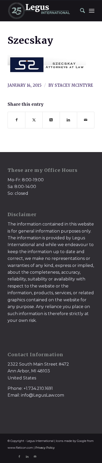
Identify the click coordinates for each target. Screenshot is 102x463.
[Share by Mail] (85, 120)
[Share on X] (33, 120)
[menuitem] (80, 10)
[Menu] (91, 10)
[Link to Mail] (35, 456)
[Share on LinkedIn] (68, 120)
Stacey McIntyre (74, 85)
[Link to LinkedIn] (27, 456)
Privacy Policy (45, 447)
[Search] (80, 10)
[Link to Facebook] (19, 456)
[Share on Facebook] (16, 120)
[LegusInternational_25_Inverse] (42, 10)
